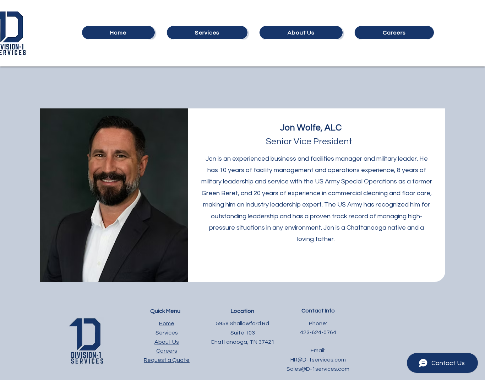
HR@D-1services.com (318, 360)
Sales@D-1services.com (318, 369)
